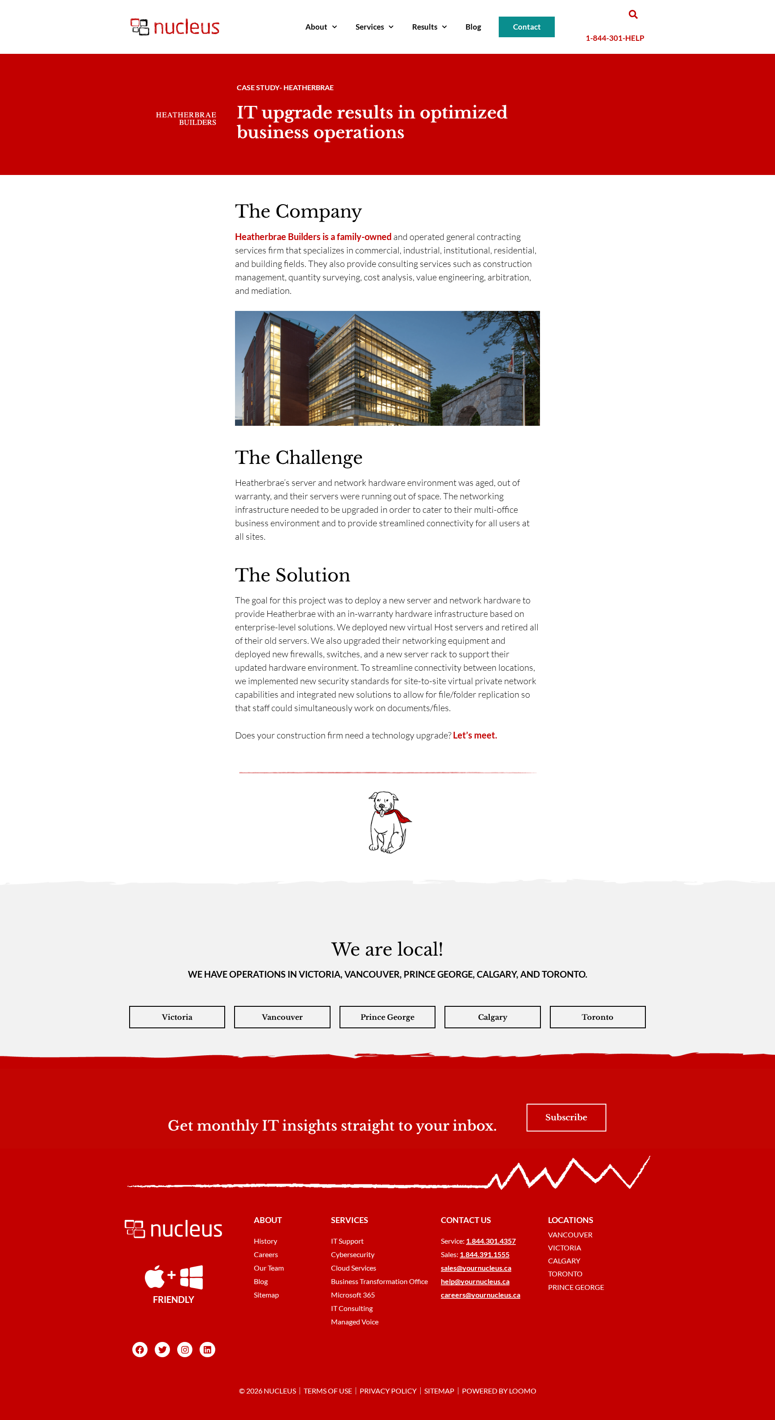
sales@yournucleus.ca (476, 1267)
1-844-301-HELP (615, 38)
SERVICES (349, 1220)
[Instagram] (184, 1349)
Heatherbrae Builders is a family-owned (313, 236)
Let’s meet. (475, 735)
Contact (527, 26)
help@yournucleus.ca (475, 1281)
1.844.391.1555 (484, 1254)
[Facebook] (140, 1349)
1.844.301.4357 (491, 1240)
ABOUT (268, 1220)
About (316, 26)
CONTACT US (466, 1220)
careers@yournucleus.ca (480, 1294)
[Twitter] (162, 1349)
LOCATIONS (570, 1220)
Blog (473, 26)
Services (370, 26)
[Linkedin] (207, 1349)
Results (424, 26)
